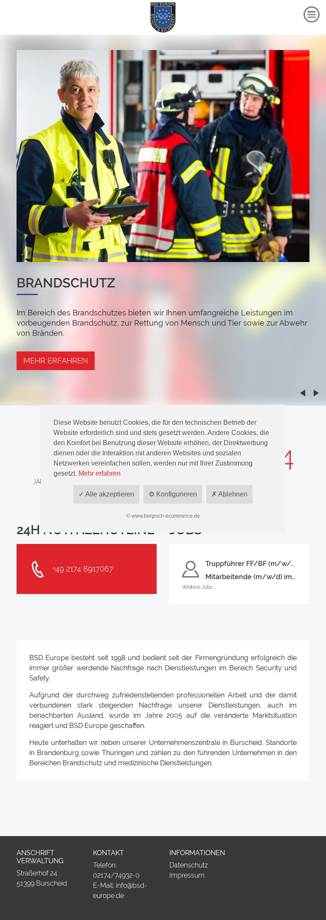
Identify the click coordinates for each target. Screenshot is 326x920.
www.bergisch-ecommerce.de (166, 516)
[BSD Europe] (162, 16)
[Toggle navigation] (312, 14)
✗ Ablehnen (229, 494)
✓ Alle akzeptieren (106, 494)
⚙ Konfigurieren (173, 494)
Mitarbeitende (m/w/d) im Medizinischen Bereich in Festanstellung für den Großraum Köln (251, 577)
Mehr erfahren (55, 360)
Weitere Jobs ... (199, 587)
